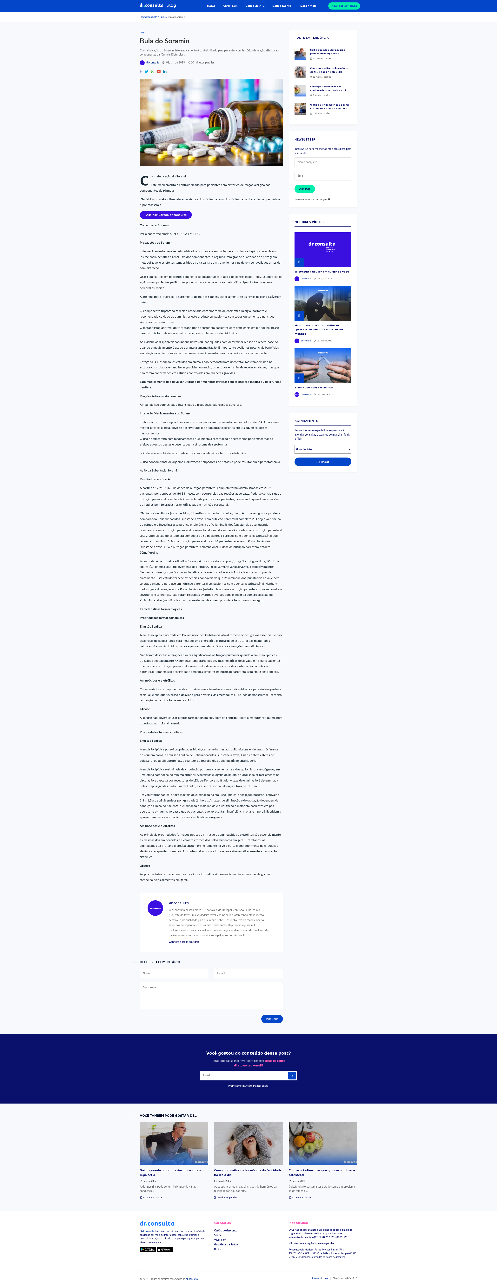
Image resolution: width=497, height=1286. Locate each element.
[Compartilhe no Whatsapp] (152, 72)
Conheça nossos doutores (184, 941)
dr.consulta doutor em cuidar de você (322, 271)
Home (211, 5)
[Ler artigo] (300, 54)
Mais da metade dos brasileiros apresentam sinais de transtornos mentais (319, 329)
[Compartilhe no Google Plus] (158, 72)
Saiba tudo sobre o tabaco (314, 387)
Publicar (272, 1019)
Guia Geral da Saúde (226, 1244)
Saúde (218, 1235)
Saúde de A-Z (255, 5)
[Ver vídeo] (323, 249)
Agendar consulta (344, 5)
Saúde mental (282, 5)
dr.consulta (152, 62)
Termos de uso (320, 1278)
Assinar (304, 189)
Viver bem (230, 5)
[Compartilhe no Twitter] (146, 72)
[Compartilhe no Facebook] (141, 72)
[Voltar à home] (157, 1222)
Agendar (322, 462)
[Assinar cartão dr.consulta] (166, 214)
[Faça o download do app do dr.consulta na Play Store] (148, 1249)
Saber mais (308, 5)
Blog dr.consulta (148, 17)
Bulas (163, 17)
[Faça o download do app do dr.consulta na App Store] (165, 1249)
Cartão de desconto (225, 1230)
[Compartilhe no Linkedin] (164, 72)
